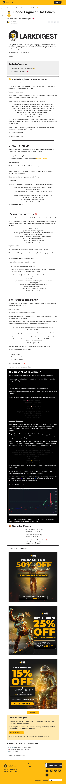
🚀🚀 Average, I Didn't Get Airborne (18, 749)
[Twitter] (47, 770)
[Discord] (59, 770)
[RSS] (47, 775)
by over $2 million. (41, 158)
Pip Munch (13, 21)
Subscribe (57, 2)
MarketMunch (10, 7)
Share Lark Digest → (16, 732)
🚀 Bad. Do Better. (13, 751)
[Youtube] (51, 770)
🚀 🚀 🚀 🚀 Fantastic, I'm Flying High (19, 747)
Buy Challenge (33, 712)
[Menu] (63, 2)
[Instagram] (55, 770)
